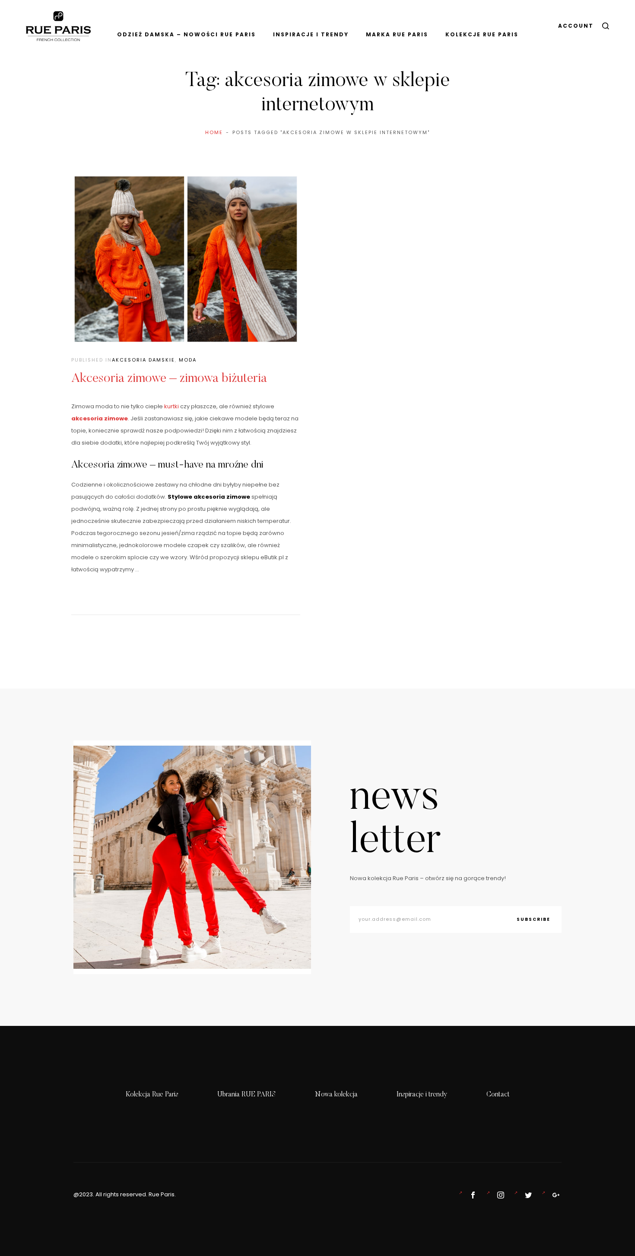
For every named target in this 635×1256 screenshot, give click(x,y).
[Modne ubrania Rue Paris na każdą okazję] (498, 1195)
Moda (188, 359)
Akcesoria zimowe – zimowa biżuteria (169, 378)
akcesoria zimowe (99, 418)
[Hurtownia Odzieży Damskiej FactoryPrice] (554, 1195)
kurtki (171, 406)
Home (214, 132)
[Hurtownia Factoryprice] (526, 1195)
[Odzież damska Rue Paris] (471, 1195)
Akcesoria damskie (143, 359)
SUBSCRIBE (533, 919)
